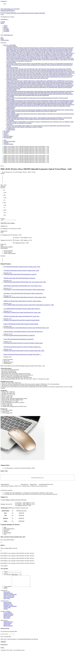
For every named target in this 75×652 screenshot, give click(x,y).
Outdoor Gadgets (15, 115)
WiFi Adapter (17, 119)
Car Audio (13, 123)
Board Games (33, 98)
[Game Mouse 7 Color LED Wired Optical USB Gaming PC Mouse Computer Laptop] (24, 289)
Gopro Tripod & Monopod (16, 94)
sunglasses (36, 13)
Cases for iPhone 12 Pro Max (50, 54)
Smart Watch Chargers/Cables (57, 92)
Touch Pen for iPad (13, 65)
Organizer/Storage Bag (51, 103)
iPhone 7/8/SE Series (11, 50)
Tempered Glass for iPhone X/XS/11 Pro (15, 53)
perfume (8, 13)
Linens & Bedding (10, 102)
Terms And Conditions (9, 597)
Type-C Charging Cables (25, 80)
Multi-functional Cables (15, 83)
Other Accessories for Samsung (56, 72)
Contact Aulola (7, 607)
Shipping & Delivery (8, 615)
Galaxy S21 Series (58, 70)
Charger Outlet (49, 83)
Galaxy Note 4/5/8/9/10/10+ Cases (37, 74)
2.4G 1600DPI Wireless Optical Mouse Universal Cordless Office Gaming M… (22, 308)
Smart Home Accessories (64, 91)
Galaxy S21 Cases (67, 70)
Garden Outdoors (61, 103)
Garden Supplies (10, 104)
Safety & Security (10, 91)
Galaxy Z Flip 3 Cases (28, 75)
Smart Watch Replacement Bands (42, 92)
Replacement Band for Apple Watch (21, 47)
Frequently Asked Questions (10, 606)
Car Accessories (10, 120)
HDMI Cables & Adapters (24, 125)
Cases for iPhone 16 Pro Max (13, 59)
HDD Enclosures (45, 119)
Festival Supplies (44, 105)
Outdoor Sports (27, 113)
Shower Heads (27, 100)
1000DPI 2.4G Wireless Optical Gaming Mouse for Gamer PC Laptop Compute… (23, 301)
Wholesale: (8, 273)
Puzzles (19, 98)
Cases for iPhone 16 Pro (68, 58)
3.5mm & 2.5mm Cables (17, 127)
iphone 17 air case (16, 61)
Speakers (63, 84)
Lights (28, 104)
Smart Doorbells (54, 91)
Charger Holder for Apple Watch (53, 47)
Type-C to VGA (65, 80)
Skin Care (20, 109)
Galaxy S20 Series (67, 69)
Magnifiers (11, 105)
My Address (6, 31)
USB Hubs (58, 117)
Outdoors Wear (19, 113)
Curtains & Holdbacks (64, 102)
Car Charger (13, 84)
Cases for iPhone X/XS (27, 51)
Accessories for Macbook (31, 65)
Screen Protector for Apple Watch (37, 47)
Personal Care (9, 109)
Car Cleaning (65, 121)
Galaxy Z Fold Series (51, 75)
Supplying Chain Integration (10, 594)
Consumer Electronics (11, 90)
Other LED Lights (51, 104)
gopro (32, 13)
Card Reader (61, 119)
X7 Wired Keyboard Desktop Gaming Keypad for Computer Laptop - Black (21, 270)
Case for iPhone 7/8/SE (21, 50)
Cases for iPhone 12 (26, 54)
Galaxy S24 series (62, 76)
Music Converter (33, 127)
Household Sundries (41, 103)
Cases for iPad (9, 63)
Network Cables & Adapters (26, 119)
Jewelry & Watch (65, 109)
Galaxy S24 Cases (21, 78)
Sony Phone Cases (31, 86)
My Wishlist (6, 29)
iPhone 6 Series (13, 49)
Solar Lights (59, 104)
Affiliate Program (8, 623)
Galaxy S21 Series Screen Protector (44, 71)
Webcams (26, 117)
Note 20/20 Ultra (57, 71)
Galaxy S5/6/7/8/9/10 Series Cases (21, 74)
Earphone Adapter (29, 84)
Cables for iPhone (45, 82)
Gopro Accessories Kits (28, 94)
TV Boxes (9, 125)
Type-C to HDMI (57, 80)
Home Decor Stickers (49, 102)
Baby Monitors (18, 91)
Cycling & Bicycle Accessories (53, 113)
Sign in (5, 25)
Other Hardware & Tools (20, 105)
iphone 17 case (67, 59)
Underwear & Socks (25, 111)
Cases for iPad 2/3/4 (45, 63)
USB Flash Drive (54, 119)
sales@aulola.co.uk (8, 8)
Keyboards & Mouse (51, 117)
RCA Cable (26, 127)
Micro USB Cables (66, 82)
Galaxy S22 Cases (22, 72)
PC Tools (63, 117)
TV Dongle (39, 127)
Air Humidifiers (22, 103)
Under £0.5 (6, 135)
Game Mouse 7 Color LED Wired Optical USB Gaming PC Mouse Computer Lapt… (23, 293)
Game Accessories (48, 94)
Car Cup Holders (30, 121)
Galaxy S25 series (10, 69)
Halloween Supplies (52, 105)
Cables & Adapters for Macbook (53, 65)
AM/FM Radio (45, 95)
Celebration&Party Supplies (63, 105)
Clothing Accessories (16, 111)
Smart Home (40, 91)
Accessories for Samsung (12, 67)
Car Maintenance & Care (46, 121)
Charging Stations (64, 83)
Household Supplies (14, 103)
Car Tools (8, 123)
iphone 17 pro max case (26, 61)
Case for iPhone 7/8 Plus (33, 50)
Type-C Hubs (14, 82)
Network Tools (10, 119)
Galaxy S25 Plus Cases (29, 69)
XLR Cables (15, 125)
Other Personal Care (32, 109)
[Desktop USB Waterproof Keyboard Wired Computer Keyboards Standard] (21, 320)
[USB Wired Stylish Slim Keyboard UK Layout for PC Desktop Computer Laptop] (23, 343)
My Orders (6, 28)
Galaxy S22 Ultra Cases (43, 72)
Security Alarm (25, 91)
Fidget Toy (9, 98)
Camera (66, 92)
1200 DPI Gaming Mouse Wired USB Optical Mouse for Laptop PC (19, 278)
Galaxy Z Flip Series (18, 75)
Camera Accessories (39, 94)
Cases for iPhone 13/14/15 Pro (33, 57)
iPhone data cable (27, 13)
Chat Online (16, 8)
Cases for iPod (21, 65)
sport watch (19, 13)
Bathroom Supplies (11, 100)
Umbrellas (50, 100)
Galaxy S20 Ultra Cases (31, 70)
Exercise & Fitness (65, 113)
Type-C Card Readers (48, 80)
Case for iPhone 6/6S (22, 49)
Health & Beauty (10, 108)
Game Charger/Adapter (67, 94)
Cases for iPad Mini (35, 63)
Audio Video (9, 124)
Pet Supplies (18, 102)
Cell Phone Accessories (11, 79)
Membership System (8, 604)
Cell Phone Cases (69, 84)
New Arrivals (7, 131)
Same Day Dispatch (8, 136)
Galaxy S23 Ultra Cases (35, 76)
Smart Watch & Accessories (16, 92)
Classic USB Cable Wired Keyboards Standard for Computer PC (19, 339)
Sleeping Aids (46, 109)
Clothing (8, 111)
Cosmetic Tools (52, 111)
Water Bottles (62, 100)
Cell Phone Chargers (41, 83)
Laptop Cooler (32, 117)
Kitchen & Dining (69, 100)
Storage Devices (37, 119)
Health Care (40, 109)
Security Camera (33, 91)
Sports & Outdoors (10, 112)
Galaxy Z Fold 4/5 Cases (61, 75)
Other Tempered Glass (63, 74)
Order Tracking (7, 616)
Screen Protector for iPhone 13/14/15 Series (22, 58)
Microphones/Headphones (18, 117)
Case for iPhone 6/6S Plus (33, 49)
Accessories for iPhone (11, 46)
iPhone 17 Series (42, 59)
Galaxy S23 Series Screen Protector (49, 76)
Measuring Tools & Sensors (32, 105)
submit (5, 587)
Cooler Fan (56, 100)
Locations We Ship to (8, 614)
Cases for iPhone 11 (60, 53)
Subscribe (3, 641)
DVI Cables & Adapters (47, 125)
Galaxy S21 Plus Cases (11, 71)
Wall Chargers (56, 83)
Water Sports (34, 113)
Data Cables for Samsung (56, 82)
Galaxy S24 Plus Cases (31, 78)
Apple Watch (9, 47)
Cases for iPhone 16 (45, 58)
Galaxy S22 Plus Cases (32, 72)
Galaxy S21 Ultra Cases (23, 71)
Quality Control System (9, 595)
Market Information (8, 625)
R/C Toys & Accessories (62, 98)
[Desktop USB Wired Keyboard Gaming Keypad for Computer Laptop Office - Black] (24, 350)
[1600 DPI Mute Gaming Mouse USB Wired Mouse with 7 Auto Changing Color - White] (25, 282)
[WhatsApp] (5, 40)
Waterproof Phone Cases (52, 86)
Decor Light (33, 104)
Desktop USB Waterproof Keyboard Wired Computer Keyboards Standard (21, 324)
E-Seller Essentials (10, 129)
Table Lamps (65, 104)
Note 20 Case (64, 71)
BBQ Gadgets (68, 103)
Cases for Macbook (41, 65)
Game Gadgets (18, 95)
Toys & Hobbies (10, 96)
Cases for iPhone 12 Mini (63, 54)
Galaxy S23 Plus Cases (23, 76)
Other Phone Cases (62, 86)
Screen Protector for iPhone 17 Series (54, 59)
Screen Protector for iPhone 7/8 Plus (64, 50)
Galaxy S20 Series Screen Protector (46, 70)
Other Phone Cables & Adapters (28, 83)
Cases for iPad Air (26, 63)
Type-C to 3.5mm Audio (37, 80)
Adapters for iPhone (36, 82)
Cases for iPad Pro (17, 63)
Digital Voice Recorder (36, 95)
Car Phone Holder (21, 121)
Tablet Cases (9, 74)
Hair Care (15, 109)
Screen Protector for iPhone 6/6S (47, 49)
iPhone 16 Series (37, 58)
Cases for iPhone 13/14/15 (20, 57)
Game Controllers (10, 95)
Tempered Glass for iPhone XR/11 (64, 51)
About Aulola (7, 591)
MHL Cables (56, 125)
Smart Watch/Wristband (28, 92)
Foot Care (25, 109)
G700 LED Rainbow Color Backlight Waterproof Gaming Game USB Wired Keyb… (23, 331)
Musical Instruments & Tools (50, 98)
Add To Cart (3, 223)
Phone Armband (27, 87)
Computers (9, 117)
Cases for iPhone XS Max (39, 51)
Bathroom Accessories (36, 100)
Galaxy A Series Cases (69, 72)
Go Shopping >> (4, 19)
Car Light (18, 123)
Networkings (69, 117)
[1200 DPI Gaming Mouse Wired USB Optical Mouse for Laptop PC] (20, 274)
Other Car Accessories (26, 123)
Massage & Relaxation (55, 109)
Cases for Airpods (56, 84)
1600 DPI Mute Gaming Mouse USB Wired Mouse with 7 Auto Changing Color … (23, 285)
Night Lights (44, 104)
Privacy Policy (7, 598)
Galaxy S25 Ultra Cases (40, 69)
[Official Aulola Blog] (2, 647)
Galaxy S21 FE (32, 71)
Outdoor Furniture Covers (20, 104)
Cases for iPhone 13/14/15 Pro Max (49, 57)
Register (5, 27)
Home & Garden (10, 99)
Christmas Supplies (10, 107)
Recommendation (8, 137)
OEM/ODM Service (8, 621)
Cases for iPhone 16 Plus (56, 58)
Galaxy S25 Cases (19, 69)
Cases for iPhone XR (51, 51)
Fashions (71, 109)
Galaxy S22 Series (13, 72)
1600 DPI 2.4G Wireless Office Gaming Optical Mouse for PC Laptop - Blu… (22, 316)
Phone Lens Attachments (48, 87)
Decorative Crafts (39, 102)
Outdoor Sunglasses (11, 113)
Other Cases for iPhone (35, 55)
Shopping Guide (7, 602)
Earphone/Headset (20, 84)
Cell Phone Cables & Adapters (25, 82)
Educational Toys (25, 98)
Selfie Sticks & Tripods (17, 87)
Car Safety (71, 121)
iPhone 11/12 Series (51, 53)
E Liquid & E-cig (10, 128)
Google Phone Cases (22, 86)
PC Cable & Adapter (41, 117)
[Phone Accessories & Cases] (8, 10)
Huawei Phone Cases (41, 86)
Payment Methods (8, 612)
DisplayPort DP (63, 125)
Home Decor (32, 102)
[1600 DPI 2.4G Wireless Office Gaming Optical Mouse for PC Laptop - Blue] (22, 312)
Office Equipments (26, 95)
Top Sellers (6, 132)
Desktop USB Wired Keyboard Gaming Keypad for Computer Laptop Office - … (22, 354)
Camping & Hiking (41, 113)
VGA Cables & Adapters (36, 125)
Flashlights (38, 104)
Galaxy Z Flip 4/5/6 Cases (39, 75)
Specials (5, 133)
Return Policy (7, 618)
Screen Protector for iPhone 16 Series (29, 59)
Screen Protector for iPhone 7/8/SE (47, 50)
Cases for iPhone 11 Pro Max (15, 54)
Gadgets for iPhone (25, 55)
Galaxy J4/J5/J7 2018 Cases (51, 74)
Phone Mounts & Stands (37, 87)
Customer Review (8, 603)
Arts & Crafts (39, 98)
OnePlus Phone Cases (11, 86)
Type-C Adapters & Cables (12, 80)
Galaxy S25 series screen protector (54, 69)
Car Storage (37, 121)
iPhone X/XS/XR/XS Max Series (14, 51)
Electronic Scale (25, 102)
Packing (18, 88)
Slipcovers (56, 102)
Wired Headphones (47, 84)
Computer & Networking (12, 116)
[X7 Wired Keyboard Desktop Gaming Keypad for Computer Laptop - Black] (22, 266)
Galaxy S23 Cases (14, 76)
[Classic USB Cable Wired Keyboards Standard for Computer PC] (19, 335)
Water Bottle (42, 13)
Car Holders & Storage (11, 121)
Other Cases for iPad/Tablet (56, 63)
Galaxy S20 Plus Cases (20, 70)
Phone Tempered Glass (59, 87)
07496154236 (3, 42)
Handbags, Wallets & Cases (37, 111)
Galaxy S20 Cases (10, 70)
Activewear (46, 111)
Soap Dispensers (19, 100)
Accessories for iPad (11, 62)
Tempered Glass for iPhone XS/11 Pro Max (36, 53)
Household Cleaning (31, 103)
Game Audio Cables (57, 94)
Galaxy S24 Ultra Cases (42, 78)
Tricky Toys (15, 98)
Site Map (6, 608)
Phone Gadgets (12, 88)
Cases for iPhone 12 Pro (37, 54)
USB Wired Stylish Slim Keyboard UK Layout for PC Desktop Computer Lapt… (22, 346)
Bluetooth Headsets (38, 84)
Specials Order (7, 624)
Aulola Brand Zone (8, 593)
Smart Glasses (47, 91)
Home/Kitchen (44, 100)
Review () (4, 172)
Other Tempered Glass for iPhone (48, 55)
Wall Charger (13, 13)
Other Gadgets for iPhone (63, 55)
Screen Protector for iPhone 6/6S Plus (64, 49)
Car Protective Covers (57, 121)
